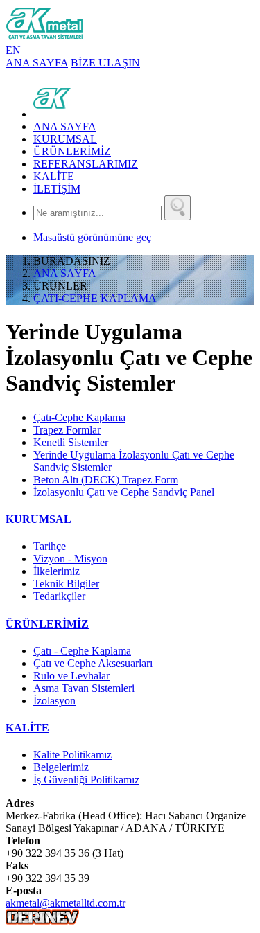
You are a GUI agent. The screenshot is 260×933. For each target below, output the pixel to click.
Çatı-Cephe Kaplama (79, 417)
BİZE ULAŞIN (105, 63)
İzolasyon (54, 701)
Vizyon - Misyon (70, 559)
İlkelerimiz (56, 571)
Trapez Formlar (67, 430)
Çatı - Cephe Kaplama (82, 651)
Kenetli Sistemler (70, 442)
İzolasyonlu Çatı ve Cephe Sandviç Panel (123, 492)
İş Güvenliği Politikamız (86, 779)
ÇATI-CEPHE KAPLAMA (95, 298)
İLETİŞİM (56, 189)
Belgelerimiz (61, 767)
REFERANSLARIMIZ (85, 164)
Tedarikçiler (59, 596)
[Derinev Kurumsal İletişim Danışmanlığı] (42, 921)
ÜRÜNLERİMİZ (72, 151)
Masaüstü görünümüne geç (92, 237)
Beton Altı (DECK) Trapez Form (105, 480)
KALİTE (53, 176)
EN (13, 50)
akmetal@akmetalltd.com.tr (65, 903)
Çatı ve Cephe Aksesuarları (93, 663)
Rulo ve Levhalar (71, 676)
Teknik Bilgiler (66, 583)
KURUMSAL (65, 139)
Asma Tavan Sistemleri (84, 688)
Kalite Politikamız (72, 755)
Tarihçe (49, 546)
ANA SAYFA (37, 63)
